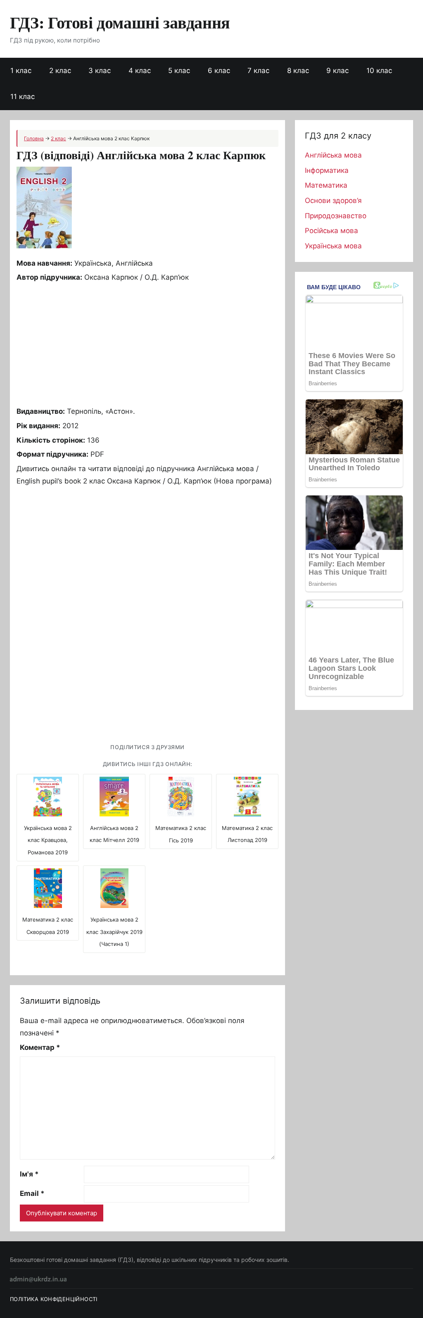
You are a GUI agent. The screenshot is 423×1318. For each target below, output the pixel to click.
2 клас (60, 70)
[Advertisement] (147, 343)
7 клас (258, 70)
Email (32, 1193)
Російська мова (331, 230)
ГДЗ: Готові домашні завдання (120, 22)
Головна (34, 138)
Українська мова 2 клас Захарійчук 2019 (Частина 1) (114, 932)
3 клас (99, 70)
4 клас (139, 70)
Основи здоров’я (333, 200)
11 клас (22, 96)
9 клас (337, 70)
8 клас (298, 70)
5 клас (179, 70)
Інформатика (327, 170)
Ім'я (29, 1174)
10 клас (379, 70)
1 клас (20, 70)
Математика (326, 185)
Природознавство (335, 216)
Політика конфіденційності (53, 1299)
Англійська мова (333, 155)
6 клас (219, 70)
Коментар (40, 1047)
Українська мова (333, 246)
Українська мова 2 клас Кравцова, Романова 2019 (48, 840)
